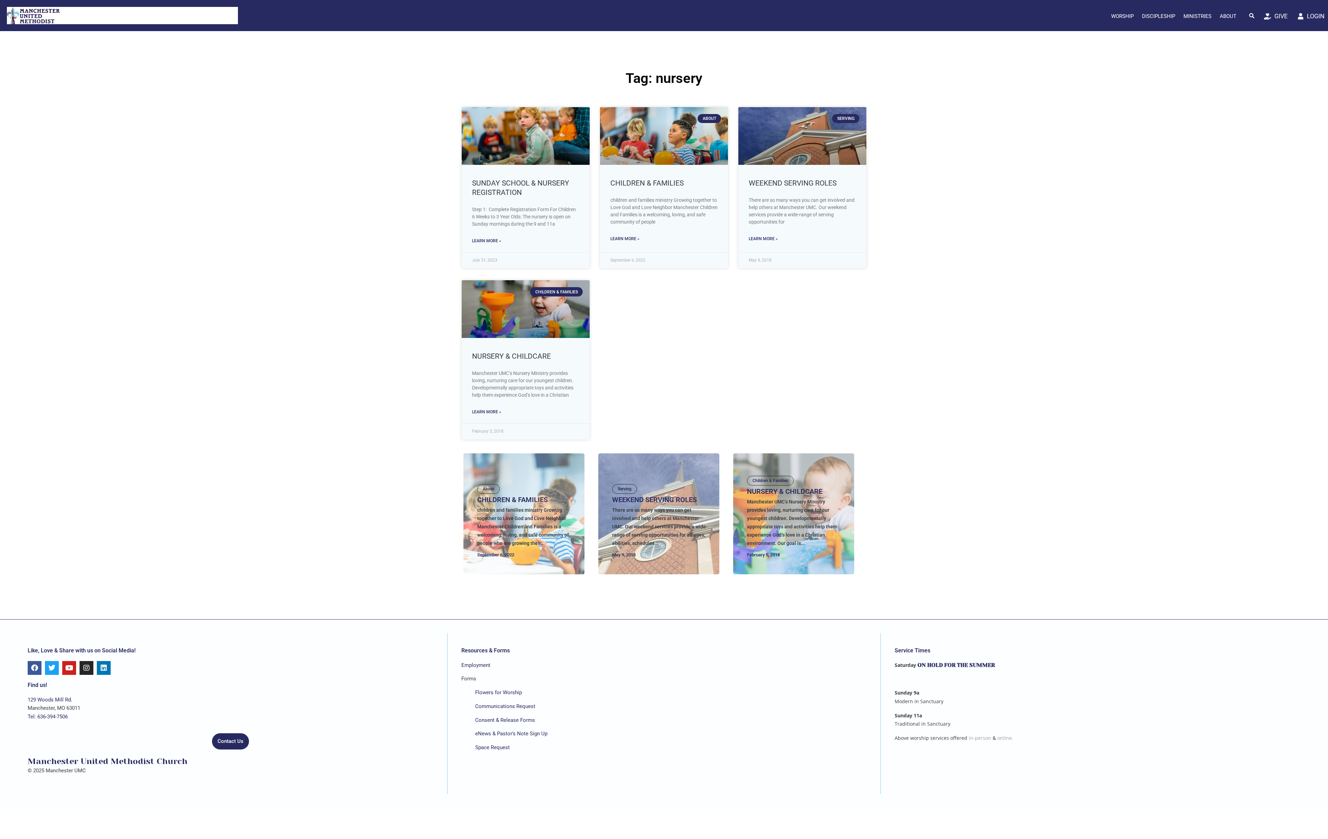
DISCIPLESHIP (1158, 16)
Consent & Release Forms (505, 720)
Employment (475, 665)
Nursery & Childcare (511, 356)
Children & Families (770, 480)
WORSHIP (1122, 16)
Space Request (492, 747)
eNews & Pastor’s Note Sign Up (511, 733)
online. (1005, 738)
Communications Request (505, 706)
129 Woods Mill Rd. (50, 700)
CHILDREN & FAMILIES (647, 183)
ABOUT (1228, 16)
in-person (980, 738)
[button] (1252, 15)
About (488, 489)
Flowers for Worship (498, 692)
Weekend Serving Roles (793, 183)
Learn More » (486, 240)
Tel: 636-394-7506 (48, 717)
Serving (624, 489)
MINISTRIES (1197, 16)
